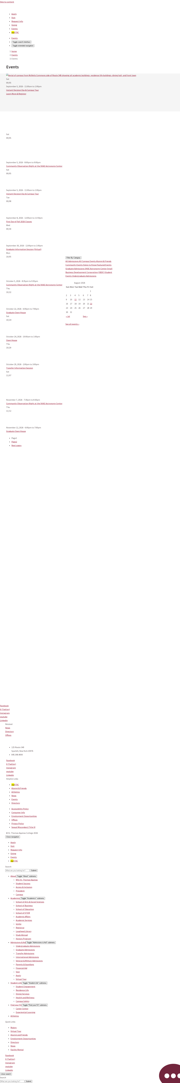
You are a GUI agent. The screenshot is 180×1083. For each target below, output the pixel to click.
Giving (14, 25)
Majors (14, 1027)
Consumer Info (18, 812)
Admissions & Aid (18, 942)
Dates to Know (90, 265)
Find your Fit (16, 1005)
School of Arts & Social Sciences (30, 902)
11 (75, 299)
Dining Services (22, 994)
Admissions (73, 261)
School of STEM (23, 913)
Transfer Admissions (25, 953)
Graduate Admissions (75, 268)
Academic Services (24, 920)
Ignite (18, 924)
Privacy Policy (17, 823)
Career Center (22, 1008)
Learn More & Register (16, 93)
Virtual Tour (21, 979)
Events (14, 28)
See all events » (72, 324)
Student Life (16, 983)
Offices (8, 735)
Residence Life (22, 990)
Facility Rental (17, 1049)
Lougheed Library (23, 931)
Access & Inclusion (24, 887)
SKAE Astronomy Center (96, 268)
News (7, 727)
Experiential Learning (25, 1012)
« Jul (68, 316)
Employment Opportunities (24, 816)
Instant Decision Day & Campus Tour (22, 90)
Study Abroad (22, 935)
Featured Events (104, 265)
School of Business (24, 905)
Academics (15, 898)
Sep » (85, 316)
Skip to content (7, 2)
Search (8, 866)
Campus (19, 894)
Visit (13, 17)
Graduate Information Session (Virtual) (23, 249)
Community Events (74, 265)
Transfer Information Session (19, 368)
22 (91, 303)
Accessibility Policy (20, 808)
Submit (34, 870)
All (66, 261)
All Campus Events (87, 261)
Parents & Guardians (25, 964)
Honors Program (23, 938)
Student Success (23, 883)
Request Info (17, 21)
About (13, 876)
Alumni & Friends (103, 261)
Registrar (20, 927)
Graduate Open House (16, 312)
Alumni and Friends (19, 1035)
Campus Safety (22, 1001)
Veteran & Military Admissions (29, 960)
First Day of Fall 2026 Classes (19, 221)
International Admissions (27, 957)
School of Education (25, 909)
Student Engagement (25, 986)
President (20, 890)
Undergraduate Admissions (84, 276)
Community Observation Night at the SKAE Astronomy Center (34, 166)
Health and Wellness (25, 997)
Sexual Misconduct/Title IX (23, 827)
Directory (9, 731)
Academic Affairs (23, 916)
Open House (11, 340)
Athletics (15, 792)
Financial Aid (21, 968)
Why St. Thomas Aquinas (27, 879)
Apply (14, 14)
